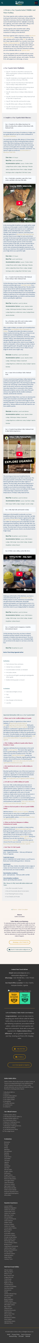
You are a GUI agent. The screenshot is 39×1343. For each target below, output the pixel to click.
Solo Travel (7, 1297)
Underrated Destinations (11, 1193)
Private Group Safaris (10, 1237)
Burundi (6, 1144)
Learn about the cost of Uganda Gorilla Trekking (20, 778)
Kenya (6, 1147)
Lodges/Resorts (8, 1277)
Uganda (6, 1162)
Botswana (7, 1142)
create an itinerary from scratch (13, 925)
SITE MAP (21, 1336)
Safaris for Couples (9, 1213)
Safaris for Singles (9, 1226)
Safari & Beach (8, 1221)
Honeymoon (7, 1290)
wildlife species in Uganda (20, 811)
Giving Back (7, 1101)
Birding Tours (8, 1244)
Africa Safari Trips (9, 1314)
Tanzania (7, 1160)
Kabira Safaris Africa (10, 1115)
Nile (24, 39)
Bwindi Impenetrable (10, 1188)
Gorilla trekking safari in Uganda (18, 727)
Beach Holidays (8, 1299)
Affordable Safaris (9, 1305)
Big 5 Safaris (7, 1306)
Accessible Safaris (9, 1233)
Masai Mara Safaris (10, 1177)
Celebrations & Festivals (11, 1246)
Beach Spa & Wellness (10, 1250)
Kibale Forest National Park (23, 829)
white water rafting (26, 598)
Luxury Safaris (8, 1206)
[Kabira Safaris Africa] (19, 2)
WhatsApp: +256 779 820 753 (20, 942)
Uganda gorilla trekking (18, 755)
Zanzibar (6, 1168)
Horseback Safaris (9, 1253)
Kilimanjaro (7, 1173)
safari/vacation (21, 923)
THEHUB (27, 1336)
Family (6, 1292)
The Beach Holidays (10, 1127)
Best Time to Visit (9, 1275)
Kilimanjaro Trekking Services (12, 1126)
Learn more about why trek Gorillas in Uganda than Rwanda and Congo (18, 762)
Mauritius (7, 1149)
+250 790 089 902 (18, 978)
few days (6, 929)
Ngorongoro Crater (9, 1186)
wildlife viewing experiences (11, 43)
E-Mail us (21, 1057)
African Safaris (8, 1270)
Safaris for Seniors (9, 1210)
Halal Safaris (8, 1257)
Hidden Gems (8, 1222)
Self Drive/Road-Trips (10, 1294)
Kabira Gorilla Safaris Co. (11, 1118)
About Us (6, 1094)
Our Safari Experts (9, 1097)
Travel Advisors (8, 1284)
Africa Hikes (7, 1195)
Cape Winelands (9, 1182)
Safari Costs (7, 1281)
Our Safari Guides (9, 1099)
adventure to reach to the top (18, 934)
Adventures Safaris (9, 1317)
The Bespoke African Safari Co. (13, 1116)
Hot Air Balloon (8, 1217)
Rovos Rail (7, 1231)
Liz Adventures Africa (10, 1120)
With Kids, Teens (9, 1215)
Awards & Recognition (10, 1096)
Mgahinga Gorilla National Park (18, 725)
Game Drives (8, 1312)
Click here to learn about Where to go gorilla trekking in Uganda (19, 738)
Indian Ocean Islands (10, 1190)
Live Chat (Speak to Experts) (21, 1065)
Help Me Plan (21, 1049)
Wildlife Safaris (8, 1301)
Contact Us (7, 1107)
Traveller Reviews (9, 1103)
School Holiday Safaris (10, 1242)
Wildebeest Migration (10, 1208)
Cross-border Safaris (10, 1303)
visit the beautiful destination (24, 932)
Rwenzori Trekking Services (12, 1122)
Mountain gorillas (12, 750)
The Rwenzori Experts (10, 1124)
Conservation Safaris (10, 1228)
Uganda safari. (25, 50)
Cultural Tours (8, 1308)
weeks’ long (17, 929)
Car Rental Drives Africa (11, 1129)
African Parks (8, 1169)
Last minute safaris (9, 1321)
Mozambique (8, 1151)
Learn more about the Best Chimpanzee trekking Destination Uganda (18, 843)
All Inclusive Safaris (9, 1235)
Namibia (6, 1153)
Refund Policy (13, 1336)
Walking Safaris (8, 1255)
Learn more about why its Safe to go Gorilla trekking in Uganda (19, 802)
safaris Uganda (24, 836)
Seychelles (7, 1158)
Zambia (6, 1164)
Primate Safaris (8, 1295)
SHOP (8, 1334)
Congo (6, 1146)
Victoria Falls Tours (9, 1211)
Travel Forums (8, 1105)
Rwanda (6, 1155)
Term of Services (26, 1334)
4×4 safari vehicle (26, 285)
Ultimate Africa (8, 1323)
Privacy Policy (16, 1334)
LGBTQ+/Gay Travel (10, 1248)
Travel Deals (7, 1279)
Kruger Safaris (8, 1171)
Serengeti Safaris (9, 1180)
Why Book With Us (9, 1092)
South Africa (7, 1157)
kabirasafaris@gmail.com (21, 973)
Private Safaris (8, 1252)
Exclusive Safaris (9, 1224)
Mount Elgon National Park (12, 520)
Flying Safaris (8, 1230)
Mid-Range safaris (9, 1241)
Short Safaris (8, 1319)
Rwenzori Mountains (10, 1179)
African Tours (8, 1316)
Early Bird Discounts (10, 1310)
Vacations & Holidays (10, 1286)
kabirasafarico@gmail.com (19, 975)
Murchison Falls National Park (25, 234)
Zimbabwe (7, 1166)
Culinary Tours (8, 1259)
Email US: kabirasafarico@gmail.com (20, 949)
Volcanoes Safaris (9, 1184)
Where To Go (8, 1273)
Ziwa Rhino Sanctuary (9, 136)
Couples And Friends (10, 1219)
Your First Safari (8, 1288)
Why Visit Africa (8, 1272)
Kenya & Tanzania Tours (11, 1191)
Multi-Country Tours (10, 1239)
